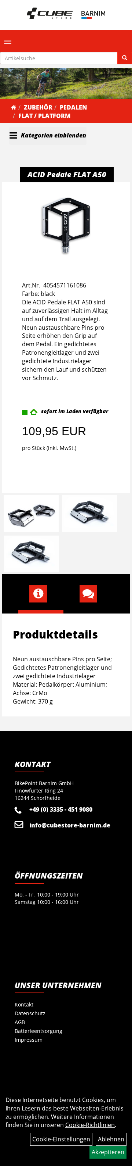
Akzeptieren (108, 1152)
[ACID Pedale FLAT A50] (66, 225)
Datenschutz (30, 1013)
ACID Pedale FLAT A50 (66, 174)
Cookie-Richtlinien (90, 1125)
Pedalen (73, 107)
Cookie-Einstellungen (61, 1139)
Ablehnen (111, 1139)
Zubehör (38, 107)
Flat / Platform (44, 116)
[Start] (13, 107)
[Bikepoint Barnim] (66, 13)
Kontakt (24, 1004)
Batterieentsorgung (38, 1030)
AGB (20, 1022)
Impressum (29, 1039)
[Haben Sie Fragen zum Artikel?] (91, 594)
